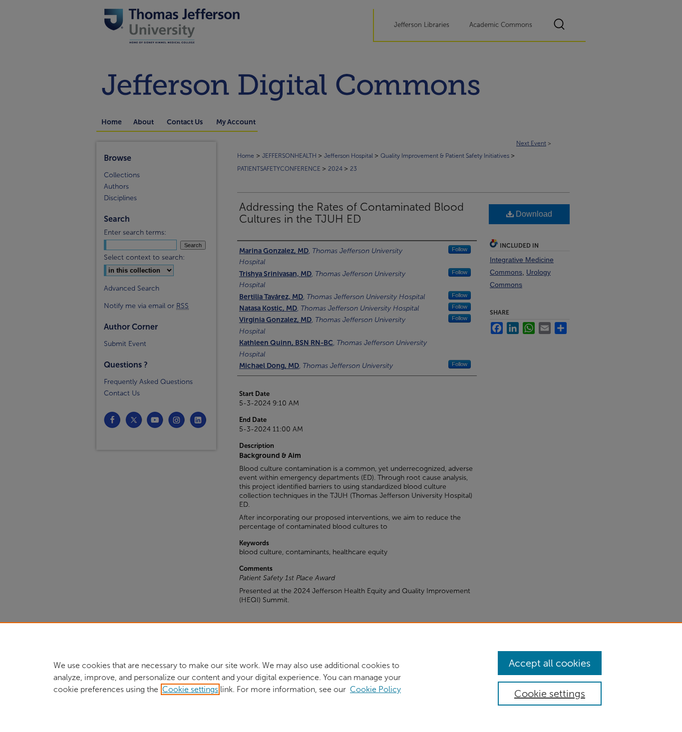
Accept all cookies (550, 663)
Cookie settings (190, 689)
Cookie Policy (375, 689)
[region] (341, 677)
